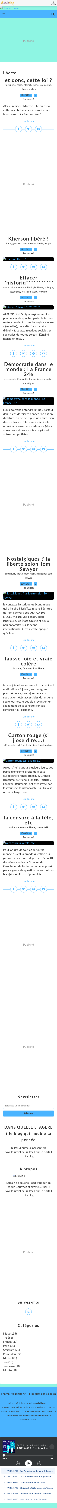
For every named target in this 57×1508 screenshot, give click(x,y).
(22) (12, 1354)
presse (40, 828)
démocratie (22, 379)
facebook (27, 669)
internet (27, 85)
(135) (10, 1333)
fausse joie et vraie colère (29, 661)
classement (9, 379)
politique (49, 288)
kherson (32, 244)
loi (41, 85)
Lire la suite (28, 121)
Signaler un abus (8, 1411)
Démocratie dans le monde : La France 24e (28, 369)
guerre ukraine (19, 244)
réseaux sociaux (28, 89)
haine (19, 85)
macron (47, 85)
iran (35, 669)
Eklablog (51, 1394)
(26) (11, 1350)
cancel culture (10, 288)
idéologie (31, 288)
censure (22, 288)
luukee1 (30, 1152)
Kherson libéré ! (28, 238)
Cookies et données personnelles (35, 1415)
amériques (10, 574)
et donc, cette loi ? (28, 80)
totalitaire (26, 292)
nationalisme (46, 745)
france (32, 379)
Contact (49, 1407)
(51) (8, 1337)
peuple (47, 244)
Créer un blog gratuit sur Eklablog (16, 1407)
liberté (35, 85)
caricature (14, 828)
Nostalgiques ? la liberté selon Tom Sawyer (28, 564)
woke (34, 292)
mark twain (29, 574)
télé (46, 828)
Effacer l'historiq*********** (28, 280)
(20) (10, 1358)
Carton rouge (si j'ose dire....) (28, 738)
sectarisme (15, 292)
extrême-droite (24, 745)
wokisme (43, 292)
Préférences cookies (28, 1419)
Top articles (38, 1407)
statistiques (28, 383)
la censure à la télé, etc (28, 820)
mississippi (41, 574)
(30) (9, 1346)
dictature (17, 669)
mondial (48, 379)
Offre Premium (12, 1415)
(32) (10, 1342)
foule (8, 244)
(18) (8, 1362)
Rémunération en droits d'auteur (40, 1411)
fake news (10, 85)
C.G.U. (21, 1411)
